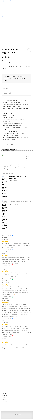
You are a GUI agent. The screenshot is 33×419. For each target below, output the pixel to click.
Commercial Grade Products (11, 78)
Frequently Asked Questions (9, 407)
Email (5, 369)
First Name (7, 358)
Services (4, 399)
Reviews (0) (6, 93)
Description (6, 88)
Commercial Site (6, 403)
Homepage (4, 393)
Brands (3, 397)
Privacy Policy (5, 405)
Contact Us (4, 401)
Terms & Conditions (6, 409)
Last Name (7, 363)
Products (4, 395)
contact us (8, 61)
